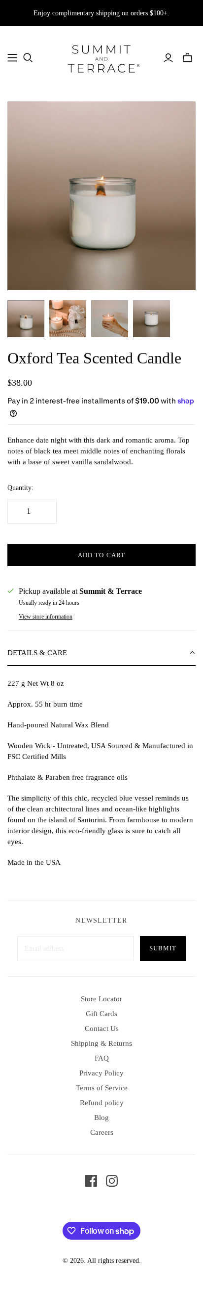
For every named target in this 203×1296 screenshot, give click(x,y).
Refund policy (102, 1103)
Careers (101, 1132)
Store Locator (101, 999)
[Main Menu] (12, 58)
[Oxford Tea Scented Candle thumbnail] (25, 318)
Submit (162, 948)
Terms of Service (102, 1088)
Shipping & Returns (101, 1043)
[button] (101, 653)
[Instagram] (112, 1181)
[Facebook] (91, 1181)
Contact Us (102, 1028)
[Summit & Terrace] (101, 56)
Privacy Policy (101, 1073)
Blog (101, 1117)
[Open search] (28, 58)
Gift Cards (101, 1014)
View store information (45, 616)
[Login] (168, 57)
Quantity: (20, 488)
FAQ (102, 1058)
